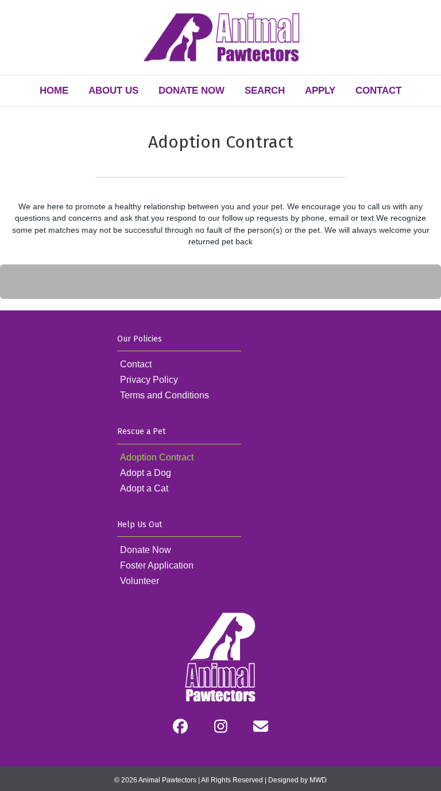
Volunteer (139, 581)
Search (265, 90)
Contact (378, 90)
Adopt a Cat (144, 488)
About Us (113, 90)
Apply (320, 90)
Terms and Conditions (164, 395)
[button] (180, 726)
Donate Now (191, 90)
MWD (318, 780)
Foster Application (157, 565)
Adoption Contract (157, 457)
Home (54, 90)
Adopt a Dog (145, 473)
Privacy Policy (149, 380)
